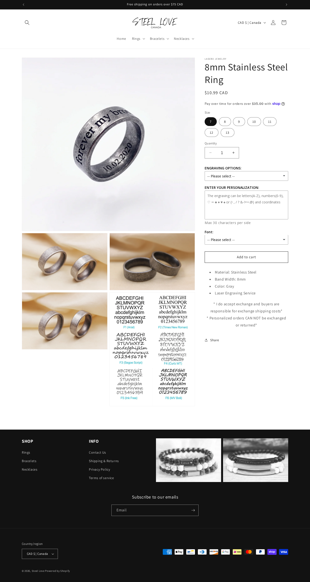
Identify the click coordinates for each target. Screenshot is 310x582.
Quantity (211, 143)
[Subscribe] (193, 510)
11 (269, 121)
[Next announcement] (286, 4)
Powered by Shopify (57, 571)
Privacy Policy (99, 469)
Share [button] (214, 340)
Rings (26, 452)
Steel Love (38, 571)
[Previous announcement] (23, 4)
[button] (27, 22)
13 (227, 132)
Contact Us (97, 452)
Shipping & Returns (104, 461)
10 (254, 121)
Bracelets (29, 461)
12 (211, 132)
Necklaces (29, 469)
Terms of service (101, 478)
